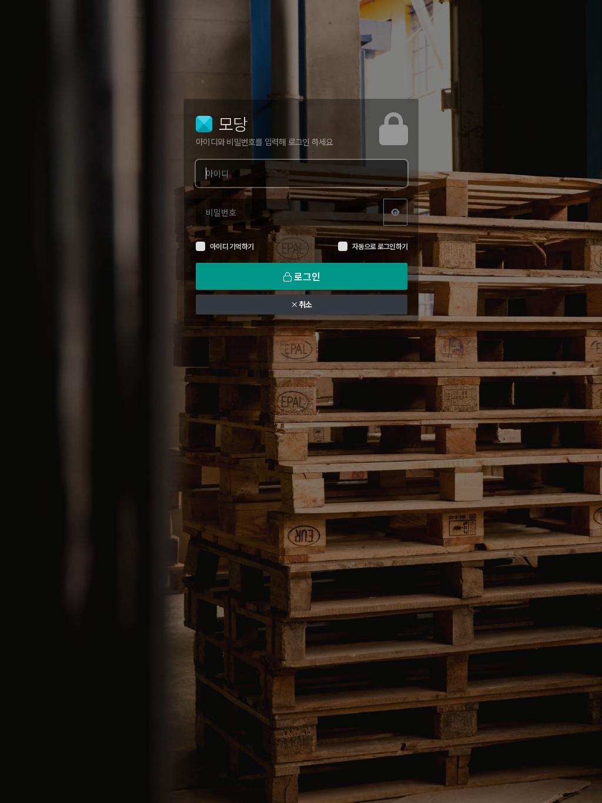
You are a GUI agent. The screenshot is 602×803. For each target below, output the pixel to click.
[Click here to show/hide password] (395, 212)
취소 (304, 304)
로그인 (306, 276)
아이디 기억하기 (231, 246)
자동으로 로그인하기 (380, 246)
